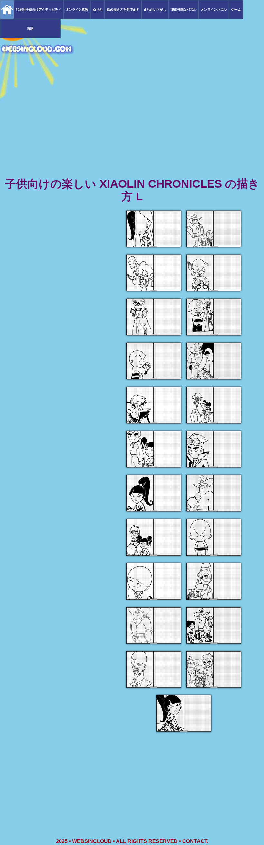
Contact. (195, 841)
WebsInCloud (92, 841)
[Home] (7, 9)
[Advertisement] (132, 126)
